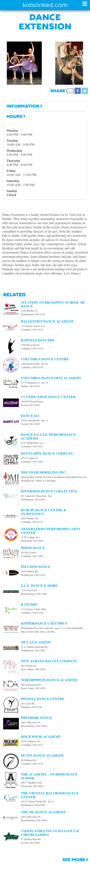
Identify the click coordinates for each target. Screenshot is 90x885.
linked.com (45, 4)
